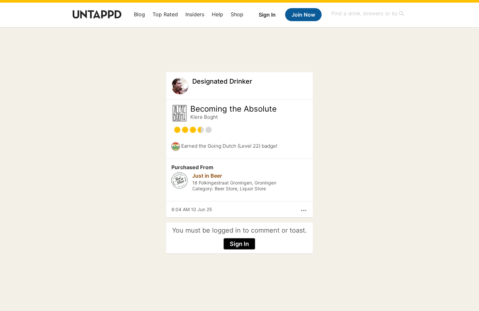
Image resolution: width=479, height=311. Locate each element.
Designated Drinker (222, 81)
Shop (237, 14)
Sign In (267, 14)
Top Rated (165, 14)
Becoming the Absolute (233, 109)
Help (217, 14)
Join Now (303, 14)
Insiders (194, 14)
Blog (139, 14)
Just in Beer (207, 175)
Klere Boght (204, 117)
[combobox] (368, 13)
